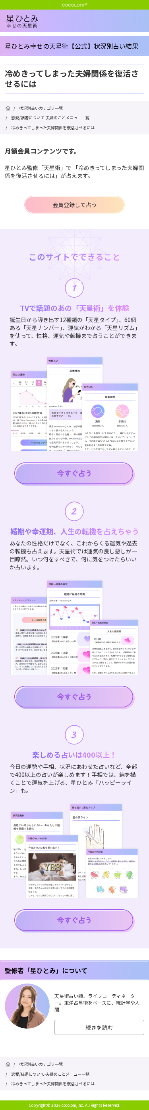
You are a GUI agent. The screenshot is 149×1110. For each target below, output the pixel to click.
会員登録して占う (74, 205)
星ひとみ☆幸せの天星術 (77, 28)
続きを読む (99, 1027)
